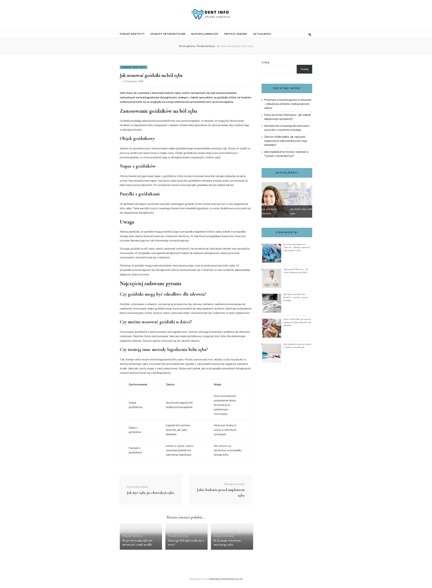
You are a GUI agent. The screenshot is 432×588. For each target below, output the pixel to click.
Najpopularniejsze (204, 34)
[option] (287, 199)
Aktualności (262, 34)
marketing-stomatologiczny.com (226, 579)
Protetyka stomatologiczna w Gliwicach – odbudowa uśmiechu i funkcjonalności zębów (287, 104)
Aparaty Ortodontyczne (168, 34)
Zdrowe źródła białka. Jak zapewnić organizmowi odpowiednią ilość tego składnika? (285, 141)
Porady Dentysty (132, 34)
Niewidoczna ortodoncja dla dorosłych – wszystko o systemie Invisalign (296, 297)
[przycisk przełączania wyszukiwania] (309, 34)
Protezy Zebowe (235, 34)
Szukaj (265, 62)
